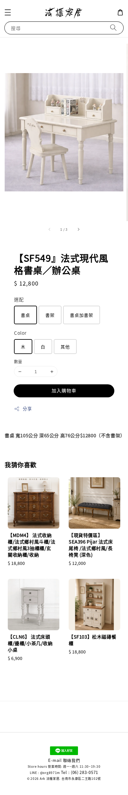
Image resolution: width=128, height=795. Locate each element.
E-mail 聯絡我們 (64, 760)
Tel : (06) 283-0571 (79, 772)
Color (20, 333)
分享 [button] (27, 408)
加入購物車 (64, 390)
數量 (18, 361)
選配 (19, 299)
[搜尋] (113, 28)
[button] (8, 12)
